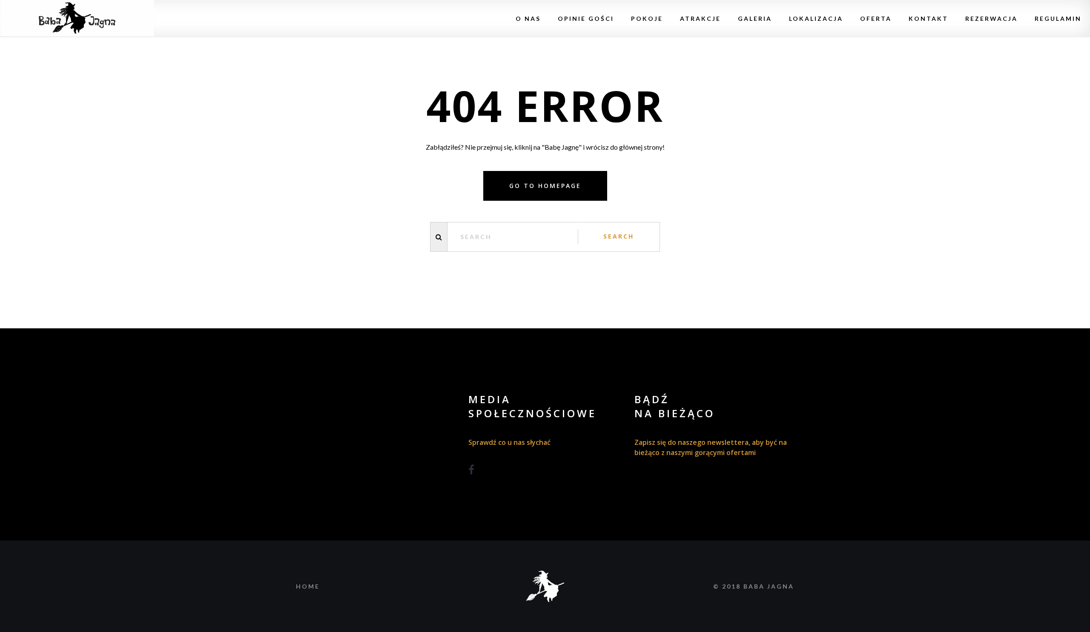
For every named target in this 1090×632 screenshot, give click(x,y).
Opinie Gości (586, 18)
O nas (528, 18)
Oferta (876, 18)
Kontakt (928, 18)
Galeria (755, 18)
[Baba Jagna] (77, 18)
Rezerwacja (991, 18)
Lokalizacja (816, 18)
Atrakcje (700, 18)
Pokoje (647, 18)
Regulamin (1058, 18)
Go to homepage (545, 186)
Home (308, 586)
